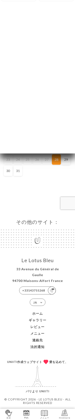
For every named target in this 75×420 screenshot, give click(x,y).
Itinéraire (64, 417)
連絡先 (37, 340)
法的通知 (37, 347)
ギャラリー (37, 320)
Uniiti (44, 391)
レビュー (37, 327)
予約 (26, 417)
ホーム (37, 313)
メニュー (37, 333)
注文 (8, 417)
